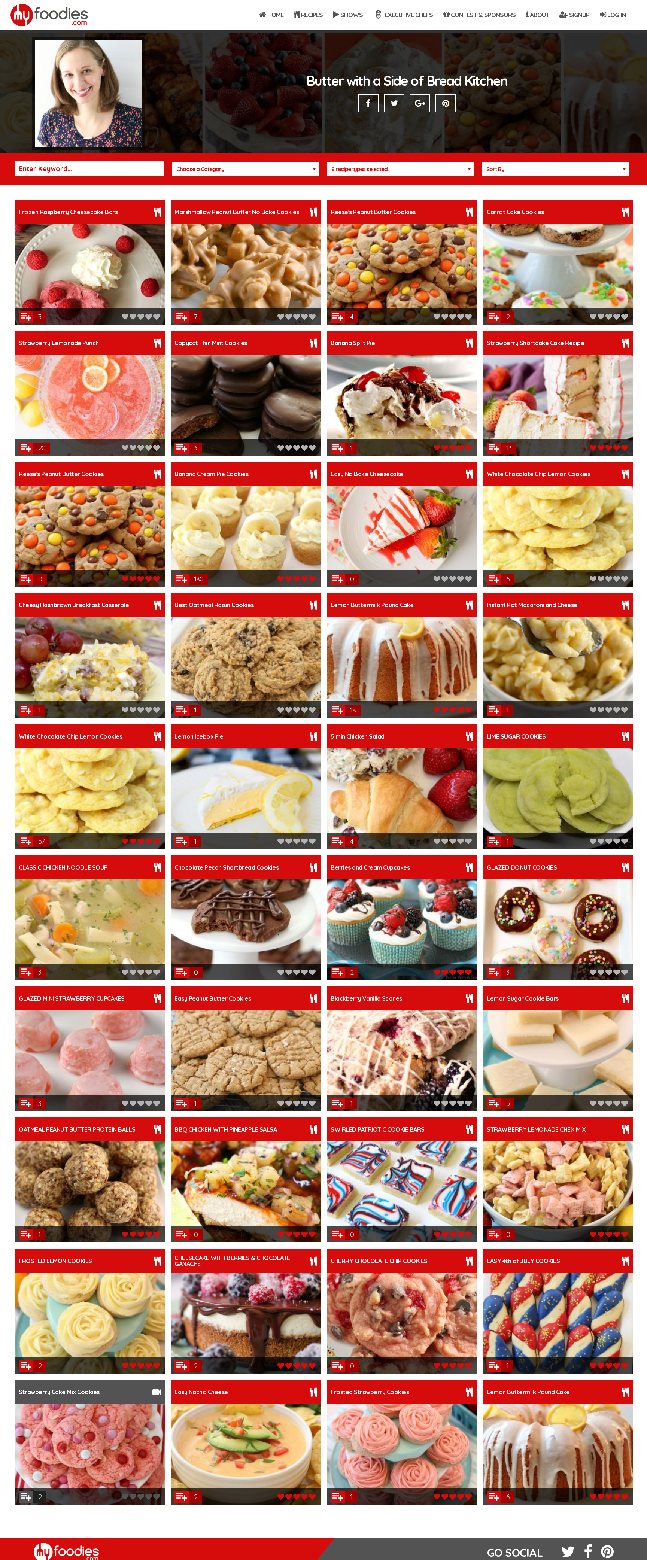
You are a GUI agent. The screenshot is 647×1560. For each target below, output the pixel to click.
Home (274, 15)
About (538, 15)
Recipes (311, 15)
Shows (351, 15)
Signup (578, 15)
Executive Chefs (408, 15)
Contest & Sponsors (482, 15)
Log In (616, 15)
